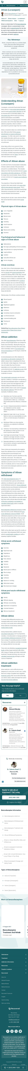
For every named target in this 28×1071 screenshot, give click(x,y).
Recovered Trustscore (6, 993)
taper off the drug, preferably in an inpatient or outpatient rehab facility (13, 501)
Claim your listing (5, 1003)
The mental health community (9, 377)
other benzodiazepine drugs (11, 479)
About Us (3, 977)
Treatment (21, 20)
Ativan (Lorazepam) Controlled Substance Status (13, 848)
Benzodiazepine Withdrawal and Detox (13, 822)
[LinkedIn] (3, 782)
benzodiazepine (21, 24)
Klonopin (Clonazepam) (11, 880)
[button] (14, 802)
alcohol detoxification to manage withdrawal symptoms (11, 134)
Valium (16, 154)
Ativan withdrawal (21, 485)
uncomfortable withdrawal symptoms (11, 638)
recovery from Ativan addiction (9, 679)
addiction (16, 34)
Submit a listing (5, 1000)
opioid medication (17, 272)
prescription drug (5, 115)
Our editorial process (20, 781)
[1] (25, 381)
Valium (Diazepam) (10, 885)
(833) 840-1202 (14, 797)
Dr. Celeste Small (16, 15)
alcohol (8, 272)
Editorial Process (5, 980)
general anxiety (15, 28)
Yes (7, 695)
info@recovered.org (14, 1019)
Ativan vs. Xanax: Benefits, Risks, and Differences (14, 841)
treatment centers (6, 675)
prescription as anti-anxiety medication (11, 359)
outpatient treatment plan (8, 656)
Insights (3, 996)
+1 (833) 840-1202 (13, 1068)
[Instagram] (12, 1031)
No (20, 695)
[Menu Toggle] (25, 2)
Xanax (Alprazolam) (10, 890)
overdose (22, 280)
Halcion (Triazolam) (10, 876)
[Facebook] (7, 1031)
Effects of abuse (12, 18)
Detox (15, 20)
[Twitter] (16, 1031)
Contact (3, 990)
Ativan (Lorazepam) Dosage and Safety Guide (13, 862)
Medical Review (5, 983)
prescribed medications (7, 634)
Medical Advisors (5, 986)
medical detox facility (7, 627)
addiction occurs (19, 369)
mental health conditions (12, 534)
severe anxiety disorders (15, 111)
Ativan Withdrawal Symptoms (13, 835)
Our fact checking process (18, 778)
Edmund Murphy (12, 13)
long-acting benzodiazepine (18, 109)
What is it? (4, 18)
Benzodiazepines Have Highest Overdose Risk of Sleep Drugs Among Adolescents (13, 330)
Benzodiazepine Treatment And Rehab (13, 829)
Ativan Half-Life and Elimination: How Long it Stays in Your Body (14, 855)
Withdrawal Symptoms (7, 20)
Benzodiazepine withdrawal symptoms (11, 509)
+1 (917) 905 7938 (14, 1022)
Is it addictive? (21, 18)
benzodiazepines (11, 340)
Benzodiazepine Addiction (12, 816)
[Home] (2, 5)
